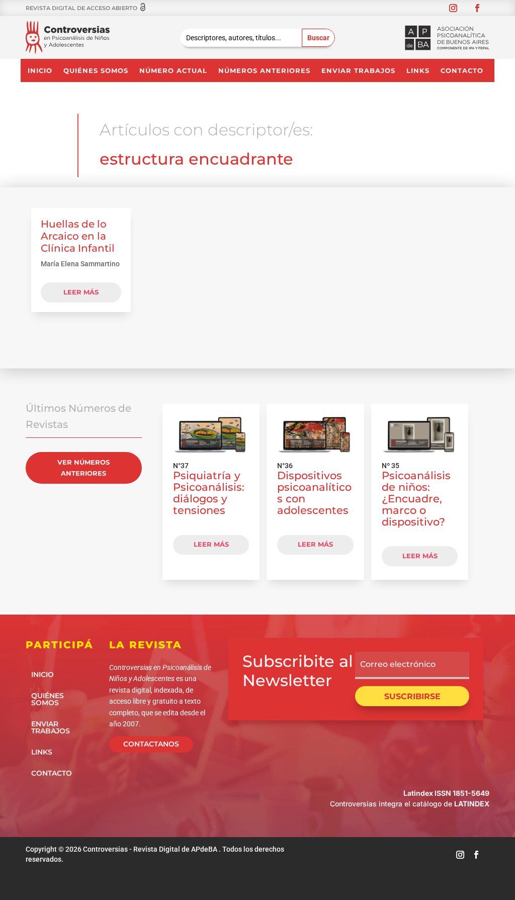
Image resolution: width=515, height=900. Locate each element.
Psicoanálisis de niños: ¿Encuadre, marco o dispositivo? (416, 498)
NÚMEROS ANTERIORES (264, 70)
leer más (81, 292)
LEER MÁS (211, 544)
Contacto (462, 70)
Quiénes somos (95, 70)
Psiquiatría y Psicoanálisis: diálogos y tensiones (208, 492)
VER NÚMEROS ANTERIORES (83, 467)
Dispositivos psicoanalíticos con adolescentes (314, 492)
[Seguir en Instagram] (453, 8)
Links (418, 70)
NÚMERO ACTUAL (173, 70)
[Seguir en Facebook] (477, 8)
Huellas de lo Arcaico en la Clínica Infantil (78, 236)
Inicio (40, 70)
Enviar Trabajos (358, 70)
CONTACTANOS (151, 743)
